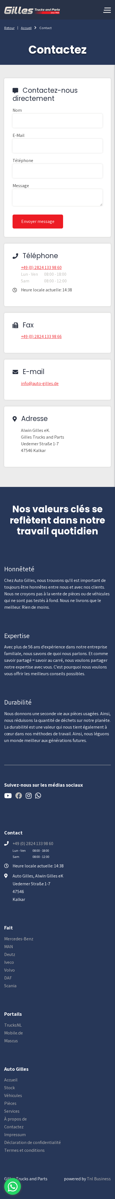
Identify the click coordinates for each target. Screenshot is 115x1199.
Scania (10, 986)
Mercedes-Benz (18, 939)
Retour (9, 27)
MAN (8, 947)
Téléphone (23, 160)
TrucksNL (13, 1025)
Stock (9, 1088)
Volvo (9, 970)
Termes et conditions (24, 1150)
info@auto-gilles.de (40, 383)
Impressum (15, 1135)
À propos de (15, 1119)
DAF (8, 978)
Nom (17, 110)
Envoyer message (37, 221)
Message (21, 186)
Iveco (9, 962)
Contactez (13, 1127)
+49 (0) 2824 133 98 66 (41, 336)
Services (12, 1111)
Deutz (9, 954)
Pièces (10, 1103)
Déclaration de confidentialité (32, 1142)
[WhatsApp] (12, 1186)
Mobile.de (13, 1033)
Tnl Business (99, 1179)
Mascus (11, 1041)
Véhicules (13, 1095)
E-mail (19, 135)
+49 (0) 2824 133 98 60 (41, 267)
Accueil (26, 27)
